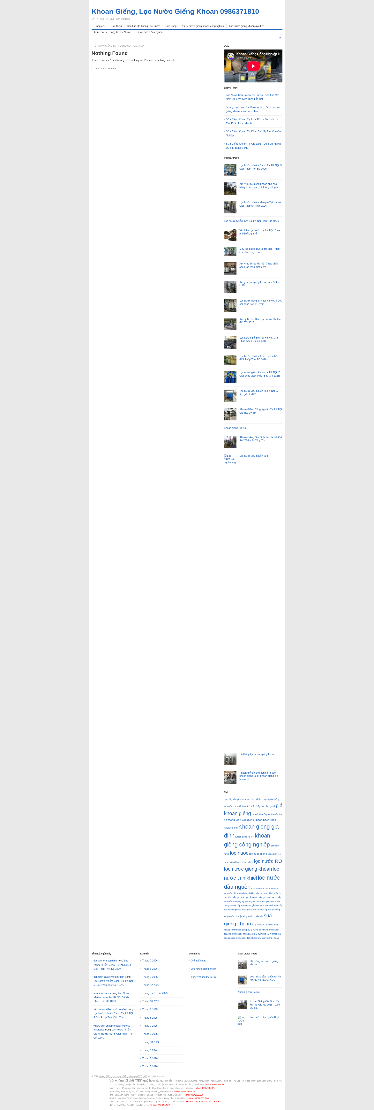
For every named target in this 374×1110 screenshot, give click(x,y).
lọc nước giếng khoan (248, 869)
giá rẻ (272, 806)
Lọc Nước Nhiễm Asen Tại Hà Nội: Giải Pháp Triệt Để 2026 (259, 358)
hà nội (255, 814)
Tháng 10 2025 (150, 1001)
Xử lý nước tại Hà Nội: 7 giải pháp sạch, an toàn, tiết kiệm (258, 265)
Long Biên (272, 854)
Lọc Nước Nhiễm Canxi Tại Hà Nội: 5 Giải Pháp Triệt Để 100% (260, 167)
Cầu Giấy (255, 806)
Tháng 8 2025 (150, 1017)
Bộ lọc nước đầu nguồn (149, 32)
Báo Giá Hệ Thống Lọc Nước (143, 26)
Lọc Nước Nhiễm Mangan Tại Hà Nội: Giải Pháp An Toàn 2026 (260, 204)
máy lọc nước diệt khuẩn (263, 888)
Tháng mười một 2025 (155, 993)
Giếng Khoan (198, 960)
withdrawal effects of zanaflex (110, 1009)
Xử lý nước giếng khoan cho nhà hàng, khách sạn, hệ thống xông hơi (259, 185)
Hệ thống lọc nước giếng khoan (257, 754)
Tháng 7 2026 (150, 960)
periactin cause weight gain (109, 976)
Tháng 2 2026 (150, 977)
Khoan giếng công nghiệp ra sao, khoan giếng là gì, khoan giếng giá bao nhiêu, (258, 776)
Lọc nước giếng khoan (203, 968)
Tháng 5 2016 (150, 1066)
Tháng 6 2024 (150, 1050)
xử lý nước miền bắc (242, 934)
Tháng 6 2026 (150, 968)
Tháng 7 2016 (150, 1058)
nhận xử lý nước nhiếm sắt (250, 916)
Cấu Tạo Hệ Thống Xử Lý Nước (112, 32)
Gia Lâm (265, 806)
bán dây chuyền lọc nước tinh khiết (242, 799)
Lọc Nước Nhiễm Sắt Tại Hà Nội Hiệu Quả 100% (251, 220)
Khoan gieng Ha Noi (244, 837)
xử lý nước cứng (239, 930)
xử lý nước (257, 924)
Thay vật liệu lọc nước (204, 977)
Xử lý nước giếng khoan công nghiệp (203, 26)
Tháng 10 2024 (150, 1042)
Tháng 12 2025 (150, 985)
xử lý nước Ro (259, 934)
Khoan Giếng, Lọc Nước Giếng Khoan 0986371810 (123, 1076)
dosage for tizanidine (105, 960)
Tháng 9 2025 (150, 1009)
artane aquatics (102, 993)
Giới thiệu (116, 26)
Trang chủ (99, 26)
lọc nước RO (268, 861)
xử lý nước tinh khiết (246, 938)
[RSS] (280, 38)
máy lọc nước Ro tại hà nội (261, 901)
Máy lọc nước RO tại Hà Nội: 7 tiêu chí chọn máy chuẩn (259, 250)
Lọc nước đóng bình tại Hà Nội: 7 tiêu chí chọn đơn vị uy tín (260, 302)
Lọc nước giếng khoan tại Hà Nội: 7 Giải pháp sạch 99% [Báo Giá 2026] (259, 374)
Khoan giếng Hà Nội (235, 427)
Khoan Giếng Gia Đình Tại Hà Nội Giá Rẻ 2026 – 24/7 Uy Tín (260, 439)
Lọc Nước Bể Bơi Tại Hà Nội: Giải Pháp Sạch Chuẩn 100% (258, 339)
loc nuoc (239, 853)
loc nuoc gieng (258, 853)
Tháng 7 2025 (150, 1025)
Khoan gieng (231, 827)
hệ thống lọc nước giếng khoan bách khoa (250, 819)
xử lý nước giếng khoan (267, 938)
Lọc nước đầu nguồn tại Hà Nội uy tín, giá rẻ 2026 (265, 978)
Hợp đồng (170, 26)
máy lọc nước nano (267, 897)
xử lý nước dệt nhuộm (258, 930)
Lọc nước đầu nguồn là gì (254, 455)
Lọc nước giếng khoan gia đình (246, 26)
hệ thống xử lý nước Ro (270, 814)
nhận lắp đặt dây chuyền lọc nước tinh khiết (252, 905)
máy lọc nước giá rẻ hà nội (244, 897)
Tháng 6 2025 (150, 1033)
